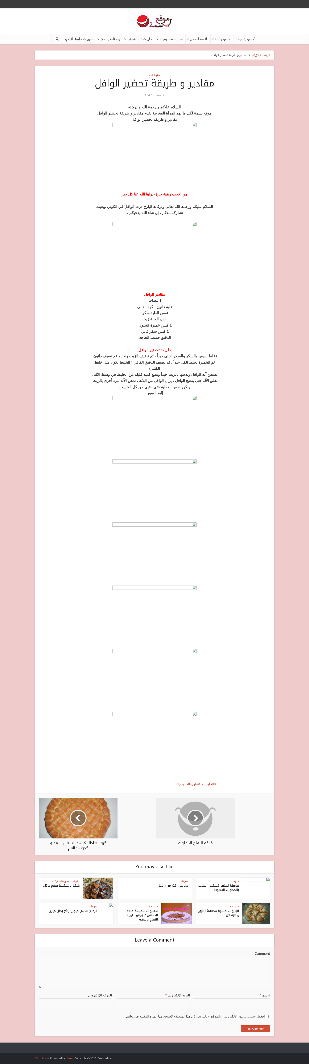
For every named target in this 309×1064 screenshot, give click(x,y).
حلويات (147, 38)
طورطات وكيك (60, 881)
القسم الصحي (198, 38)
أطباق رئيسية (246, 38)
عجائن (131, 38)
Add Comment (154, 95)
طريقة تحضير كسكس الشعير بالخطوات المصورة (218, 888)
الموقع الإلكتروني (100, 995)
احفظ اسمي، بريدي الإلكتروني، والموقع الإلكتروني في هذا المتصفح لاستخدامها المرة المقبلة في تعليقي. (194, 1016)
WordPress (42, 1058)
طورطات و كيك (187, 784)
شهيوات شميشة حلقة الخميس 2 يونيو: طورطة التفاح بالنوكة (141, 915)
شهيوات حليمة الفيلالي (79, 38)
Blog (254, 55)
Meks (70, 1058)
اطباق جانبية (223, 38)
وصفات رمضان (110, 38)
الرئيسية (265, 55)
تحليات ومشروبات (171, 38)
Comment (262, 953)
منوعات (154, 75)
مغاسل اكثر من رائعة (173, 886)
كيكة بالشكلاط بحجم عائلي (61, 886)
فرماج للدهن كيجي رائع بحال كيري (73, 911)
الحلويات (208, 784)
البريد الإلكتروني (177, 995)
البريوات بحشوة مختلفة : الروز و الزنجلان (218, 913)
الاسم (265, 995)
